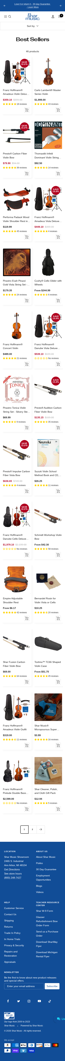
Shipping (9, 920)
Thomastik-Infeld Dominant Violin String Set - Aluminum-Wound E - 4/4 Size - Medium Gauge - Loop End (48, 155)
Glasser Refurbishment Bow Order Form (47, 921)
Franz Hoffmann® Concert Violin (13, 346)
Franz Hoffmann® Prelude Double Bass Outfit (14, 791)
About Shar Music (45, 857)
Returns (8, 926)
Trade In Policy (12, 933)
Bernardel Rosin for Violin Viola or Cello (45, 600)
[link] (32, 16)
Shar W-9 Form (44, 911)
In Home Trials (12, 939)
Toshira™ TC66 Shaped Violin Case (47, 664)
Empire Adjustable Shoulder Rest (13, 600)
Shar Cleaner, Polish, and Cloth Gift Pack (46, 791)
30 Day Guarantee (46, 869)
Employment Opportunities (43, 877)
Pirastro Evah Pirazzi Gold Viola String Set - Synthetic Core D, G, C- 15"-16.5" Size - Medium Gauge (16, 283)
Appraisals (10, 962)
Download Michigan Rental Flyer (47, 954)
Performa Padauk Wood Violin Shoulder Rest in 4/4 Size (16, 219)
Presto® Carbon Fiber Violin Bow (15, 155)
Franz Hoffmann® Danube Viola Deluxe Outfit (46, 346)
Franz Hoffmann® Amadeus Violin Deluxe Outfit (15, 92)
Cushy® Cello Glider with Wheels (48, 282)
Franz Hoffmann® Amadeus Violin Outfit (15, 727)
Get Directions (12, 869)
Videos (40, 892)
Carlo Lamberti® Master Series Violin (47, 92)
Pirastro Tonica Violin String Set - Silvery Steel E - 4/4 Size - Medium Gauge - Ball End (16, 410)
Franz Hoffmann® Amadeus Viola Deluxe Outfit (46, 219)
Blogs (39, 886)
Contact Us (10, 914)
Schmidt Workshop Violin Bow (48, 537)
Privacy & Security (14, 945)
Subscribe (52, 986)
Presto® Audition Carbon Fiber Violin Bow (48, 409)
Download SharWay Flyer (47, 944)
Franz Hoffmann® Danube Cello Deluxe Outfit (14, 537)
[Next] (41, 829)
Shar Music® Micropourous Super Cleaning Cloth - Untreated (45, 727)
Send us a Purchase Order (47, 933)
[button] (9, 16)
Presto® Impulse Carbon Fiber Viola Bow (16, 473)
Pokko (39, 863)
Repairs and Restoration (11, 953)
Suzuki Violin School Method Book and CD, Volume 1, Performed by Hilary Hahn (47, 473)
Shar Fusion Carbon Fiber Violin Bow (14, 664)
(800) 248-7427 (12, 877)
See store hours (13, 873)
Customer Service (14, 908)
